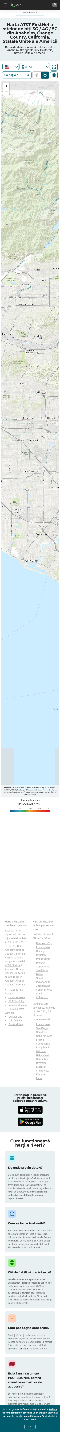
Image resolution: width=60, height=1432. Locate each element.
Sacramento (43, 1043)
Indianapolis (43, 982)
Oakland (41, 1051)
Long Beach (43, 1047)
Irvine (39, 1078)
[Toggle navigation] (5, 5)
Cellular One (15, 1016)
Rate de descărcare (45, 75)
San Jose (41, 978)
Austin (39, 993)
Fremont (41, 1074)
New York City (44, 943)
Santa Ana (42, 1059)
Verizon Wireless (17, 1005)
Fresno (40, 1039)
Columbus (42, 997)
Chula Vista (42, 1070)
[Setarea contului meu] (54, 5)
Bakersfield (42, 1055)
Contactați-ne (26, 1348)
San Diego (42, 970)
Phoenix (40, 962)
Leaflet (6, 788)
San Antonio (43, 966)
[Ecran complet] (54, 67)
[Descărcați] (30, 1109)
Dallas (39, 974)
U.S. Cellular (15, 1020)
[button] (6, 86)
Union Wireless (16, 997)
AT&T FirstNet (13, 965)
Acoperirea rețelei (37, 75)
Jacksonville (43, 985)
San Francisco (44, 989)
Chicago (40, 951)
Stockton (41, 1066)
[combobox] (10, 66)
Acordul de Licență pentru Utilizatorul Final (25, 1416)
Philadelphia (43, 958)
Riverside (41, 1062)
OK (30, 1426)
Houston (41, 955)
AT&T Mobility (16, 1001)
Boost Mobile (15, 1024)
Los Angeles (43, 947)
